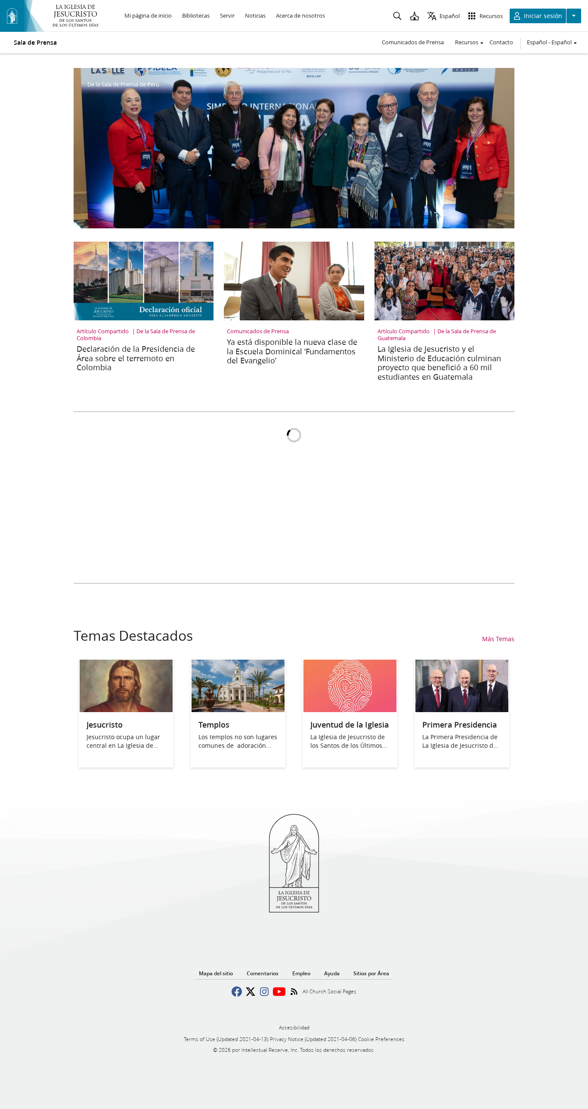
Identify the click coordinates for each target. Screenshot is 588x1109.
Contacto (501, 42)
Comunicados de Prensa (413, 42)
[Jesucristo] (126, 709)
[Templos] (238, 709)
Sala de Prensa (35, 43)
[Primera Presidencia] (461, 709)
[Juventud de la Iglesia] (349, 709)
